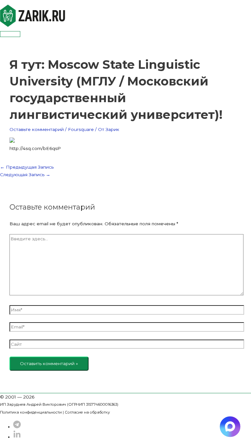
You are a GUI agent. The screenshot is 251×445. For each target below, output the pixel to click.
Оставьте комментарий (36, 129)
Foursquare (81, 129)
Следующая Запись (25, 174)
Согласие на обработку (87, 412)
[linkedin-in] (17, 436)
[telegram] (17, 426)
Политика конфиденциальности (31, 412)
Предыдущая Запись (27, 167)
